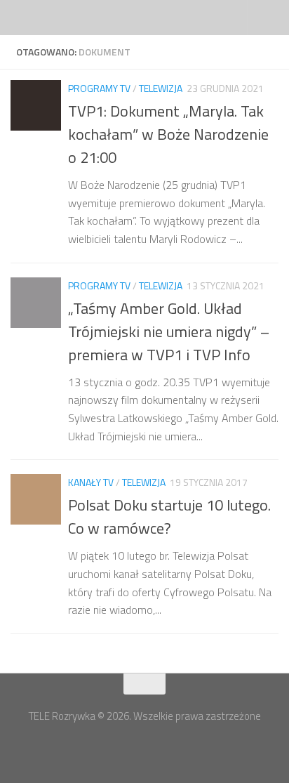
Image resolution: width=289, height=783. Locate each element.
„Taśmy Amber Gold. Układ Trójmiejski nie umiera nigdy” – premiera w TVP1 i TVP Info (168, 331)
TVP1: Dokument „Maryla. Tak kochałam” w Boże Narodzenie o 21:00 (168, 134)
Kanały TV (91, 482)
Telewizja (160, 88)
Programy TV (99, 88)
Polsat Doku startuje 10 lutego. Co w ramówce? (169, 516)
